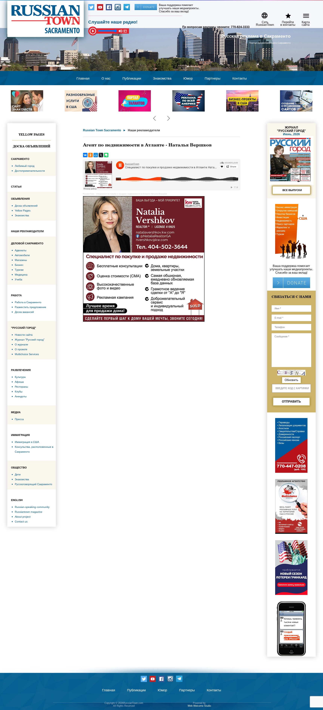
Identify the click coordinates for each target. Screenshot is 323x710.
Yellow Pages (31, 134)
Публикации (131, 78)
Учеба (18, 279)
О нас (105, 78)
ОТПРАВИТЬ (291, 401)
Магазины (21, 260)
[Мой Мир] (95, 155)
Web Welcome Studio (199, 705)
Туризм (19, 269)
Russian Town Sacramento (102, 130)
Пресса (19, 419)
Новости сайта (24, 334)
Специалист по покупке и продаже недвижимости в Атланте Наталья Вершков (131, 194)
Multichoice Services (27, 354)
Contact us (21, 521)
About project (22, 516)
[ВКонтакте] (85, 155)
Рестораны (21, 386)
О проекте (21, 349)
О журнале (21, 344)
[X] (101, 155)
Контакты (239, 78)
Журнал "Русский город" (29, 339)
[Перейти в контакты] (285, 14)
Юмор (188, 78)
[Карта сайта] (303, 14)
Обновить (291, 380)
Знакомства (162, 78)
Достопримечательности (30, 170)
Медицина (21, 274)
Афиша (19, 381)
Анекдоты (21, 396)
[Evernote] (106, 155)
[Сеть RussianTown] (262, 14)
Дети (18, 474)
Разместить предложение (30, 307)
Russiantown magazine (28, 511)
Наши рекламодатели (144, 130)
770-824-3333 (240, 27)
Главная (83, 78)
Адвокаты (20, 250)
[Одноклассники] (90, 155)
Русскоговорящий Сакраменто (33, 484)
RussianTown (88, 194)
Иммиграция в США (27, 441)
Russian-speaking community (32, 506)
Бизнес (19, 264)
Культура (20, 376)
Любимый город (24, 165)
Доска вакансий (24, 311)
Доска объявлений (31, 146)
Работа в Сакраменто (28, 302)
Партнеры (212, 78)
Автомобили (22, 255)
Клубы (18, 391)
